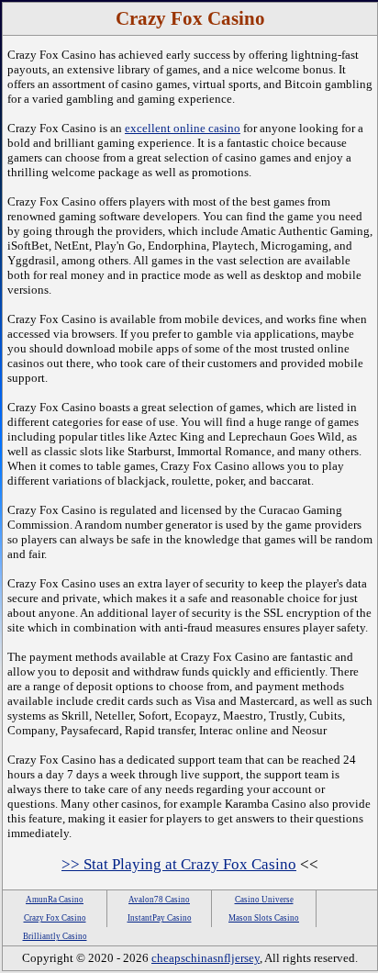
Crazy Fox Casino (55, 918)
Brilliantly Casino (55, 936)
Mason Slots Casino (263, 918)
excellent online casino (182, 128)
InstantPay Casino (160, 918)
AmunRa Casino (54, 899)
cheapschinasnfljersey (205, 958)
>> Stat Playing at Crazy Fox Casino (178, 864)
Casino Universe (264, 899)
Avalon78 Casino (159, 899)
